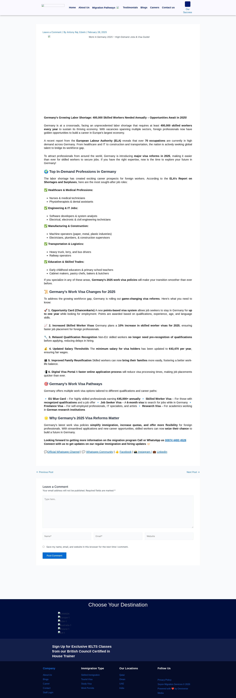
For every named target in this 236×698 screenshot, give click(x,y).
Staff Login (48, 692)
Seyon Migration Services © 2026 (174, 684)
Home (72, 7)
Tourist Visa (86, 679)
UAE (121, 684)
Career (46, 684)
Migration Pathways (103, 7)
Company (49, 668)
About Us (84, 7)
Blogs (144, 7)
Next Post (193, 472)
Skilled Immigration (90, 675)
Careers (154, 7)
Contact (46, 688)
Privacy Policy (164, 680)
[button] (106, 7)
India (121, 688)
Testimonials (130, 7)
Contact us (168, 7)
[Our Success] (187, 4)
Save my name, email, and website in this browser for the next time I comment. (87, 546)
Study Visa (86, 684)
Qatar (122, 675)
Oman (122, 679)
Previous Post (44, 472)
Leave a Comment (52, 32)
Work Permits (87, 688)
